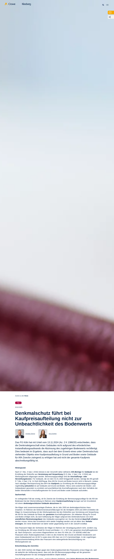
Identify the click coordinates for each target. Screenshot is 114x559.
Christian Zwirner (30, 433)
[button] (103, 4)
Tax (18, 403)
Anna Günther (53, 433)
